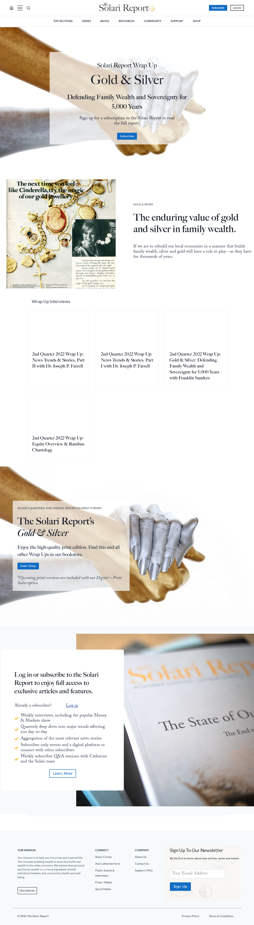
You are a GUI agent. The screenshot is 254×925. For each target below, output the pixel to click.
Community (152, 21)
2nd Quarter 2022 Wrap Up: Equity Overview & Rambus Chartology (58, 444)
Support (177, 21)
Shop (197, 21)
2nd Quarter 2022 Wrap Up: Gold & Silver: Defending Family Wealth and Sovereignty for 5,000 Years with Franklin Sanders (195, 366)
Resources (127, 21)
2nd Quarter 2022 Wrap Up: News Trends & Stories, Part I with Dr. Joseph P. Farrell (127, 360)
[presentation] (58, 328)
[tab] (124, 628)
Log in (72, 706)
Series (86, 21)
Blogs (104, 21)
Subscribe (218, 7)
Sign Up (180, 886)
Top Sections (63, 21)
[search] (13, 8)
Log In (237, 7)
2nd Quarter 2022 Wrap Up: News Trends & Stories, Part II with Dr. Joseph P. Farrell (58, 360)
